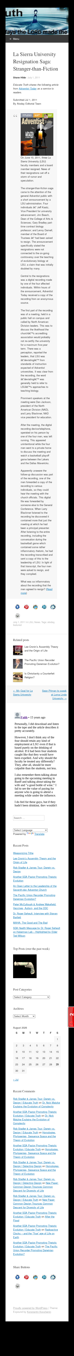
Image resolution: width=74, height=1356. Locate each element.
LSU (31, 622)
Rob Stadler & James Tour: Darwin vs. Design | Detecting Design (34, 1164)
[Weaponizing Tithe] (25, 966)
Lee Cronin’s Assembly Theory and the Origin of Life (41, 648)
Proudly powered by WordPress (30, 1308)
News (37, 622)
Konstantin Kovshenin (39, 1312)
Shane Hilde (19, 77)
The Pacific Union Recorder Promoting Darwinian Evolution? (41, 662)
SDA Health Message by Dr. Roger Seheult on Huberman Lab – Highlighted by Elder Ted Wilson (36, 931)
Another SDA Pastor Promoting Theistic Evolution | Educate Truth (35, 1113)
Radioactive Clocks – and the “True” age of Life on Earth (35, 1233)
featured (17, 624)
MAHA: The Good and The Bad (30, 922)
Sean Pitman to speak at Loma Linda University (54, 694)
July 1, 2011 (34, 77)
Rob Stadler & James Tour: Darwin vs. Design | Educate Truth (34, 1100)
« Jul (15, 1079)
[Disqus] (37, 758)
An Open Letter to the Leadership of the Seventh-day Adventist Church (35, 888)
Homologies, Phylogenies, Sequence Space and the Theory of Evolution (34, 1136)
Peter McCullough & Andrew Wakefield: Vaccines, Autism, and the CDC (34, 906)
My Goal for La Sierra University (23, 692)
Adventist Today (28, 88)
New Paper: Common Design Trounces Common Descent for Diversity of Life (35, 1186)
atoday (50, 622)
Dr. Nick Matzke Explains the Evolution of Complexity (36, 1104)
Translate (39, 834)
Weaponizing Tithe (23, 853)
